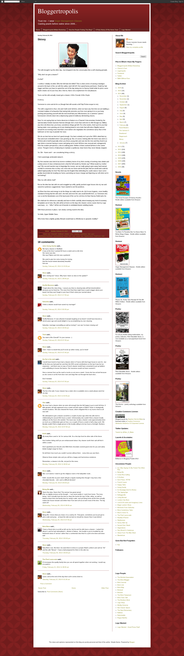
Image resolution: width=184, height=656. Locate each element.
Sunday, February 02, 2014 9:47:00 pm (55, 381)
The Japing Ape (122, 492)
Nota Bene (46, 526)
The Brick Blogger (123, 580)
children (66, 234)
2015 (120, 90)
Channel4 (54, 234)
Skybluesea (121, 520)
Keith (44, 433)
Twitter (119, 76)
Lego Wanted (125, 30)
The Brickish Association (125, 577)
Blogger (132, 642)
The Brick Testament (124, 595)
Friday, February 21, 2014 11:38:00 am (55, 567)
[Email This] (73, 231)
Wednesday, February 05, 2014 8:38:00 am (57, 505)
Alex (44, 402)
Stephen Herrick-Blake (135, 419)
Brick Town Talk (122, 597)
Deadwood (122, 133)
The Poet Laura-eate (49, 559)
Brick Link (120, 585)
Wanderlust (121, 535)
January (122, 143)
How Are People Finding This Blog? (81, 30)
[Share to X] (77, 231)
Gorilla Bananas (48, 285)
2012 (120, 149)
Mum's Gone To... (123, 512)
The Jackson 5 (124, 130)
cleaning (76, 234)
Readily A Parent (122, 517)
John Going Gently (49, 246)
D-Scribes (120, 477)
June (121, 113)
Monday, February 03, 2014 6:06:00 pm (55, 483)
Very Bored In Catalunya (125, 530)
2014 (120, 93)
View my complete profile (134, 47)
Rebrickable (121, 615)
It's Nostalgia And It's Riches (126, 490)
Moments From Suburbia (125, 507)
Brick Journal (121, 582)
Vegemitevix (121, 528)
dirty (89, 234)
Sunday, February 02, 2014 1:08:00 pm (55, 278)
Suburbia (45, 301)
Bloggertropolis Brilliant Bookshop (54, 30)
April (121, 119)
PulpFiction (97, 236)
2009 (120, 158)
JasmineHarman (58, 236)
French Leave (122, 482)
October (122, 102)
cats (49, 234)
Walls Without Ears (123, 78)
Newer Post (42, 588)
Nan (82, 236)
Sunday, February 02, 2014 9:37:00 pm (55, 352)
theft (103, 236)
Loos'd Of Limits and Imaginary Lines (129, 502)
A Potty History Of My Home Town (107, 30)
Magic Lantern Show (124, 505)
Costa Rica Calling (123, 475)
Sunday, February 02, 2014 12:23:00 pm (56, 266)
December (123, 96)
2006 (120, 167)
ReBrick (120, 613)
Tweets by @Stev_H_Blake (124, 432)
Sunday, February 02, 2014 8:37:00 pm (55, 340)
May (121, 116)
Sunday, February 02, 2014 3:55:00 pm (55, 309)
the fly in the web (48, 359)
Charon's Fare (122, 68)
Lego (73, 236)
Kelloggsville (121, 495)
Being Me (45, 489)
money (78, 236)
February (123, 125)
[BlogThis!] (75, 231)
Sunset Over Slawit (123, 525)
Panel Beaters (124, 127)
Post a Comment (46, 584)
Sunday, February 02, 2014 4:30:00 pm (55, 328)
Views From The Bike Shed (126, 533)
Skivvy (121, 139)
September (123, 105)
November (123, 99)
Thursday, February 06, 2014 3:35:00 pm (56, 538)
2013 (120, 146)
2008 (120, 161)
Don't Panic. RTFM (123, 480)
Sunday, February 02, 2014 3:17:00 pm (55, 295)
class (71, 234)
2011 (119, 152)
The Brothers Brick (123, 600)
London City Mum (123, 500)
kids (70, 236)
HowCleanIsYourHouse (46, 236)
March (122, 122)
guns (92, 234)
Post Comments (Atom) (55, 591)
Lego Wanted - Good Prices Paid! (128, 627)
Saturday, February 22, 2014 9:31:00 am (56, 579)
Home (38, 30)
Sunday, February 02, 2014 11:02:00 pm (56, 396)
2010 (120, 155)
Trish (44, 334)
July (121, 110)
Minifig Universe (122, 605)
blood (45, 234)
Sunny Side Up (122, 523)
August (122, 107)
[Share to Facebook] (79, 231)
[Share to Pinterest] (81, 231)
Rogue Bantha (122, 618)
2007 (120, 164)
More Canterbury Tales (125, 510)
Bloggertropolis (58, 11)
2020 (120, 88)
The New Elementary (124, 610)
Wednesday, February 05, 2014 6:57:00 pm (57, 520)
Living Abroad (121, 497)
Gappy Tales (121, 485)
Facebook (120, 73)
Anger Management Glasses (68, 21)
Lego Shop (121, 602)
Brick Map (120, 587)
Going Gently (121, 487)
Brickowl (120, 590)
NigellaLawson (88, 236)
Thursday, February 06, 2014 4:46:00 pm (56, 553)
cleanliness (83, 234)
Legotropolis (121, 71)
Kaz (118, 545)
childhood (61, 234)
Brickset (120, 592)
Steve (47, 231)
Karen (66, 236)
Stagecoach (123, 136)
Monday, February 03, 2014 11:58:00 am (56, 464)
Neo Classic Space (123, 608)
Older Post (105, 588)
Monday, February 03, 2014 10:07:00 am (56, 427)
